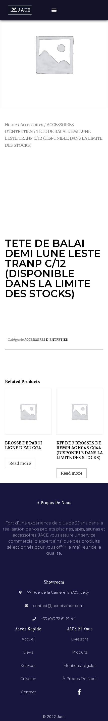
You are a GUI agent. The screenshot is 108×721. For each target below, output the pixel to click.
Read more (20, 463)
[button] (54, 10)
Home (11, 124)
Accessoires (31, 124)
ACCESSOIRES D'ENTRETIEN (46, 339)
